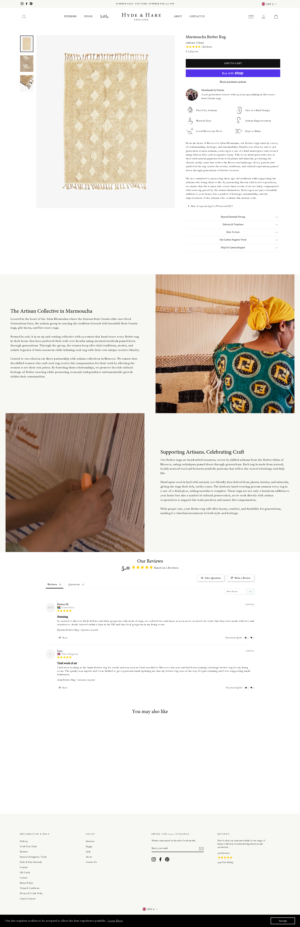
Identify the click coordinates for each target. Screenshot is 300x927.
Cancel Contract (28, 898)
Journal (23, 867)
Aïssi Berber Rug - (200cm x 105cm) (76, 679)
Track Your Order (28, 846)
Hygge (88, 16)
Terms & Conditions (29, 888)
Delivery (24, 841)
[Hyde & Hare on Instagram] (154, 859)
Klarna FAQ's (26, 883)
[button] (246, 637)
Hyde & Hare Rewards (31, 862)
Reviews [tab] (52, 584)
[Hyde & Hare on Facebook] (160, 859)
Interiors (70, 16)
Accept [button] (283, 920)
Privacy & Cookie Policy (31, 893)
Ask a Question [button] (213, 577)
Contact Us (197, 16)
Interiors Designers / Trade (33, 857)
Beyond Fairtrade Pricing (233, 217)
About (178, 16)
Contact (23, 877)
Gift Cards (25, 872)
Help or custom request (233, 248)
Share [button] (64, 637)
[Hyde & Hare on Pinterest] (167, 859)
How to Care (233, 232)
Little (88, 851)
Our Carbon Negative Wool (233, 240)
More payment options (233, 81)
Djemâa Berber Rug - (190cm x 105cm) (77, 629)
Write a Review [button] (242, 577)
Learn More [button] (115, 920)
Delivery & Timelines (233, 225)
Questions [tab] (74, 584)
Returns (23, 851)
